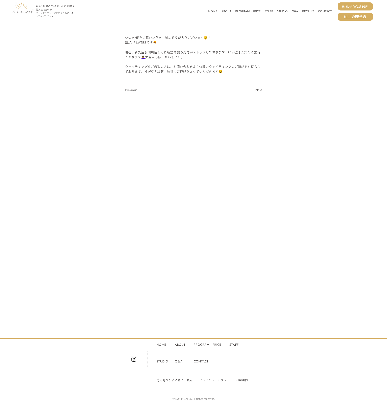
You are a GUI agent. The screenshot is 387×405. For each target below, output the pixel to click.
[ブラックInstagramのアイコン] (134, 359)
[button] (282, 12)
